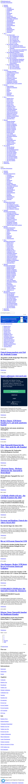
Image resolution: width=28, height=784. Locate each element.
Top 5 (5, 200)
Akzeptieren (14, 391)
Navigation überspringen (6, 2)
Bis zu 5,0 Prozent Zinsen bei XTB (14, 541)
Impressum (6, 308)
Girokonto (3, 680)
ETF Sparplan (4, 710)
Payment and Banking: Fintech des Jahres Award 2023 (14, 521)
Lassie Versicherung (5, 739)
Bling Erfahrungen (5, 736)
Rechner (6, 226)
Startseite (6, 171)
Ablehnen (14, 395)
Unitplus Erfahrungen (6, 734)
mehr (14, 398)
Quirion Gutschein (5, 741)
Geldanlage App (4, 692)
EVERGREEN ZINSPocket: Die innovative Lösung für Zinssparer (13, 590)
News (5, 240)
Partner (2, 674)
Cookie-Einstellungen (6, 782)
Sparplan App (4, 697)
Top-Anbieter (7, 291)
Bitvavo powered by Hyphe (7, 744)
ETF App (3, 713)
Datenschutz (6, 310)
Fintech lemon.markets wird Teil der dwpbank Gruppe (13, 353)
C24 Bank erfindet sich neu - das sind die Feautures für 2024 (13, 497)
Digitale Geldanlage (5, 690)
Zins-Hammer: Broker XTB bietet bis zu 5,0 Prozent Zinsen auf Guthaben (14, 566)
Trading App (4, 687)
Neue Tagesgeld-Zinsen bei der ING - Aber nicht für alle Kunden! (14, 446)
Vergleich (6, 210)
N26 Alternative (4, 749)
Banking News (4, 719)
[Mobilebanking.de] (5, 1)
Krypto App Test (5, 731)
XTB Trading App (5, 747)
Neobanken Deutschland (6, 724)
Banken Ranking (5, 721)
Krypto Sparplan (4, 708)
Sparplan (3, 695)
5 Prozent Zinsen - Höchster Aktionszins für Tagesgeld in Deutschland (11, 471)
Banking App (4, 682)
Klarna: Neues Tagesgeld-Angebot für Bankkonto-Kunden (14, 613)
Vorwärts (6, 640)
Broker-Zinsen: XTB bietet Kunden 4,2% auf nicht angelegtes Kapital (14, 423)
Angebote (6, 172)
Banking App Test (5, 726)
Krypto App (3, 702)
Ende (5, 642)
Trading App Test (5, 729)
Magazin (6, 264)
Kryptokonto (4, 700)
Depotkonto (3, 685)
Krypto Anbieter (4, 705)
